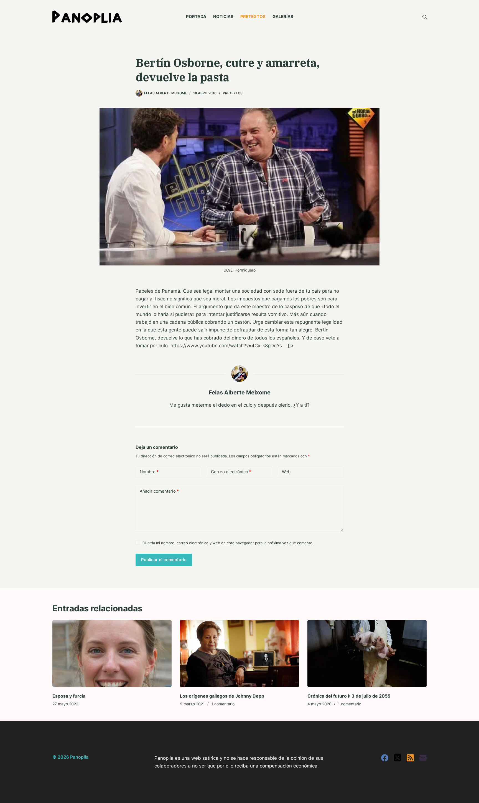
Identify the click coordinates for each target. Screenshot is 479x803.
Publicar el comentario (164, 559)
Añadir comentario (159, 491)
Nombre (149, 471)
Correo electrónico (231, 471)
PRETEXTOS (253, 16)
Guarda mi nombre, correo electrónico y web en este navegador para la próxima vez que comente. (228, 543)
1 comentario (223, 703)
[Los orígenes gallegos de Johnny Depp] (239, 653)
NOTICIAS (223, 16)
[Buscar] (424, 17)
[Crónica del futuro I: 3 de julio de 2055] (367, 653)
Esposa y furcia (68, 696)
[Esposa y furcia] (112, 653)
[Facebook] (384, 757)
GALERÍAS (282, 16)
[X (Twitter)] (397, 757)
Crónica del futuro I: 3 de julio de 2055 (348, 696)
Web (286, 471)
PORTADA (196, 16)
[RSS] (410, 757)
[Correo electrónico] (423, 757)
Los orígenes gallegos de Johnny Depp (222, 696)
